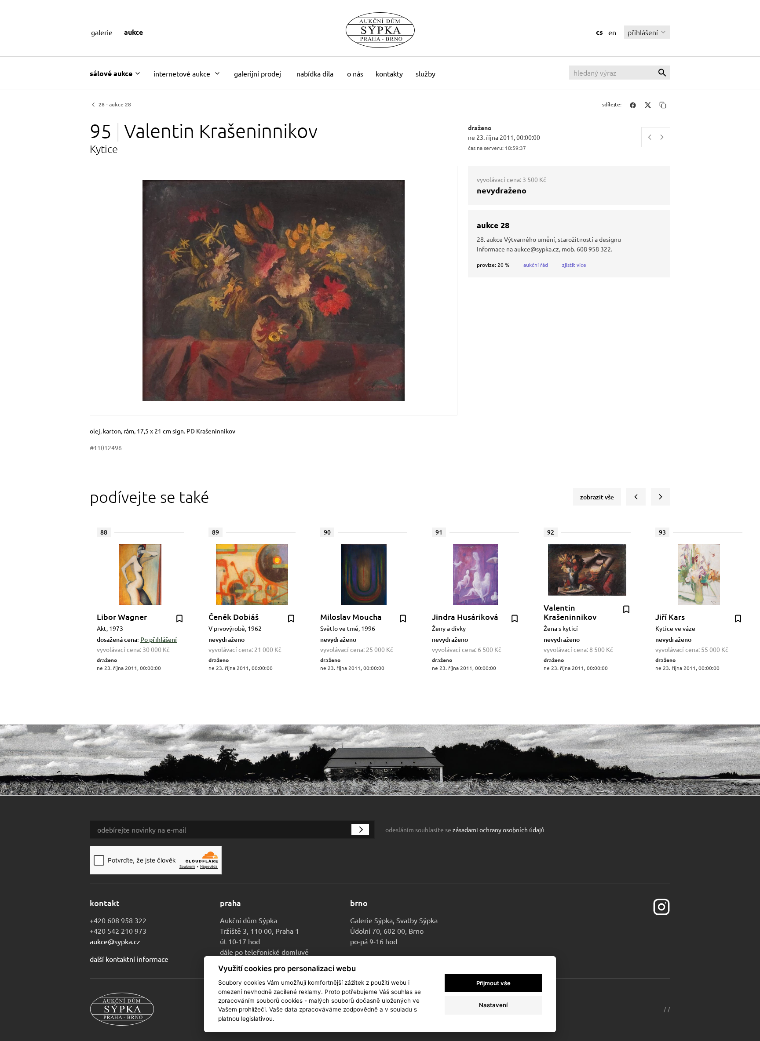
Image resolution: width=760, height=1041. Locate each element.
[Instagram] (661, 906)
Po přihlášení (158, 639)
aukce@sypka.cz (115, 941)
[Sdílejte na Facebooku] (632, 105)
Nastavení (493, 1004)
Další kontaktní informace (129, 958)
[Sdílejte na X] (647, 105)
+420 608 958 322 (118, 920)
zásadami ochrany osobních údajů (498, 830)
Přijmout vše (493, 982)
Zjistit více (574, 264)
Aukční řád (535, 264)
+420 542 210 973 (118, 930)
